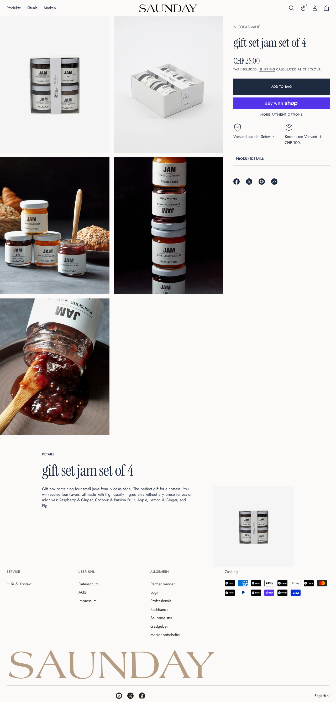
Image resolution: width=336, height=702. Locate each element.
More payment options (281, 114)
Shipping (267, 69)
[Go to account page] (315, 8)
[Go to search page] (291, 8)
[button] (291, 8)
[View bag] (326, 8)
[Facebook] (142, 695)
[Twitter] (130, 695)
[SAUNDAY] (168, 8)
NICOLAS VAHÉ (246, 27)
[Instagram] (119, 695)
